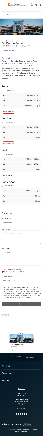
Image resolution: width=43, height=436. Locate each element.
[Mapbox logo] (5, 315)
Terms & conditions (23, 429)
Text (13, 272)
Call (5, 272)
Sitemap (24, 432)
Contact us (21, 389)
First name (6, 248)
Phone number (7, 276)
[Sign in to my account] (40, 4)
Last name (6, 259)
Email (22, 272)
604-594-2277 (21, 395)
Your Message (7, 229)
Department (6, 218)
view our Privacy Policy (22, 297)
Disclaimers (11, 429)
